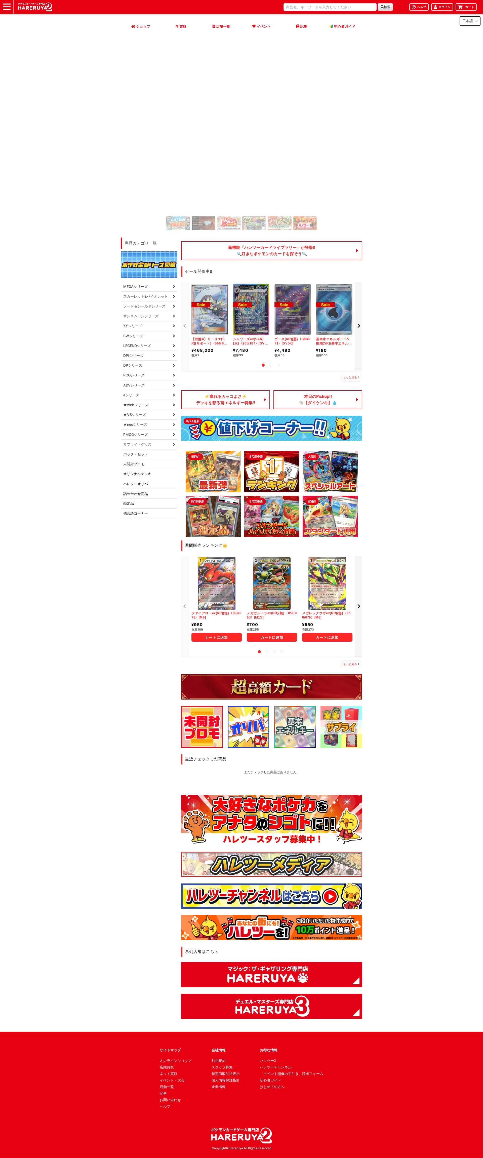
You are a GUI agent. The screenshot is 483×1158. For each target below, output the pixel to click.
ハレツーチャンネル (276, 1067)
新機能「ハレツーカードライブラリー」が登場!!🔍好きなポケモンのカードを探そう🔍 (271, 250)
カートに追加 (212, 637)
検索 (387, 7)
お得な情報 (268, 1050)
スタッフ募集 (222, 1067)
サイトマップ (170, 1050)
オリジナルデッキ (137, 474)
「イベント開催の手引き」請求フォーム (291, 1073)
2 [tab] (270, 365)
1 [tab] (263, 365)
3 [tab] (278, 365)
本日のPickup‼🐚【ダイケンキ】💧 (318, 399)
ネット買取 (168, 1073)
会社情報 (219, 1050)
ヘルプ (165, 1106)
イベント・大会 (172, 1080)
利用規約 (219, 1060)
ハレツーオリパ (135, 484)
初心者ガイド (270, 1080)
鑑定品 (128, 503)
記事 (163, 1093)
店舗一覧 (167, 1087)
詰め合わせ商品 (135, 493)
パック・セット (135, 454)
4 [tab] (282, 651)
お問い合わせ (170, 1100)
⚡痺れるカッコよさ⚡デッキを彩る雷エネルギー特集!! (225, 399)
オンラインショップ (175, 1060)
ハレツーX (268, 1060)
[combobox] (330, 7)
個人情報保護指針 (226, 1080)
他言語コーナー (135, 513)
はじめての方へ (272, 1087)
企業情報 (219, 1087)
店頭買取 (167, 1067)
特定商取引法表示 (226, 1073)
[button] (129, 168)
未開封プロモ (133, 464)
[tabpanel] (241, 168)
